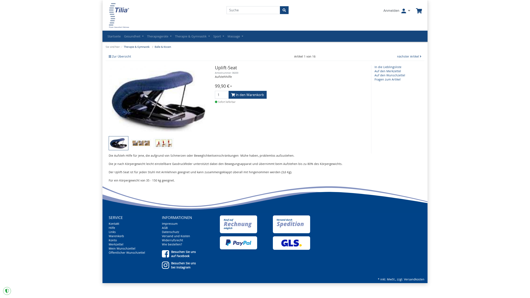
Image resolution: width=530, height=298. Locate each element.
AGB (165, 228)
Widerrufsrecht (172, 240)
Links (112, 232)
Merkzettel (116, 244)
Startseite (114, 36)
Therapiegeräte (158, 36)
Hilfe (112, 228)
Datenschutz (170, 232)
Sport (217, 36)
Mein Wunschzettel (122, 248)
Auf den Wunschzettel (390, 75)
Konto (113, 240)
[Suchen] (284, 10)
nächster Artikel (408, 56)
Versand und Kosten (176, 236)
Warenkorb (116, 236)
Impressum (170, 224)
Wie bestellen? (172, 244)
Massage (234, 36)
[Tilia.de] (132, 15)
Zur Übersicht (121, 56)
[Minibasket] (418, 11)
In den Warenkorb (249, 95)
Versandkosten (414, 279)
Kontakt (114, 224)
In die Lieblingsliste (388, 67)
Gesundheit (132, 36)
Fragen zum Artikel (388, 79)
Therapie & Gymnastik (191, 36)
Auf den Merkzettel (388, 71)
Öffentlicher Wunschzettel (127, 253)
